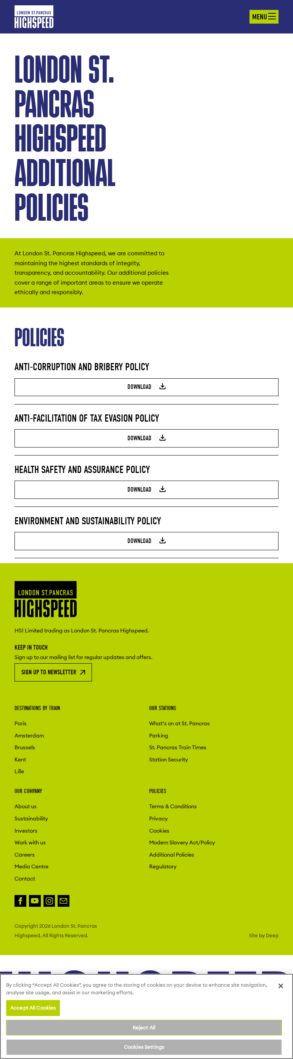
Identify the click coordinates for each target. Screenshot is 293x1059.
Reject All (144, 1027)
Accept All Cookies (33, 1008)
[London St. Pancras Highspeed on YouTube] (35, 901)
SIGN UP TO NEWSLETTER (48, 672)
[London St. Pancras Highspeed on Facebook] (20, 901)
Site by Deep (264, 935)
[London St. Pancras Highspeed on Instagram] (49, 901)
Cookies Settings (144, 1047)
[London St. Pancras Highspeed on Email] (63, 901)
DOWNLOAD (140, 386)
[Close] (280, 986)
